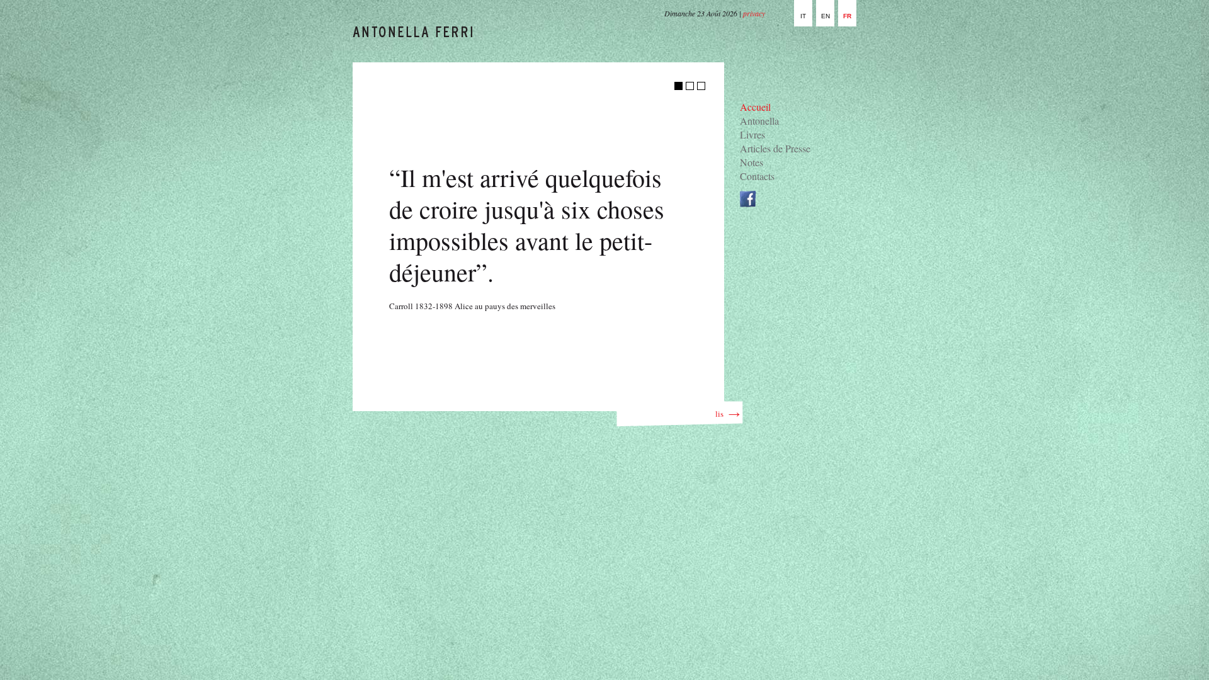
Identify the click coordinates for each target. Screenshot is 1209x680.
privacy (754, 13)
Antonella (759, 120)
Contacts (757, 176)
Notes (751, 162)
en (825, 16)
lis (722, 413)
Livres (752, 134)
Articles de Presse (775, 148)
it (803, 16)
